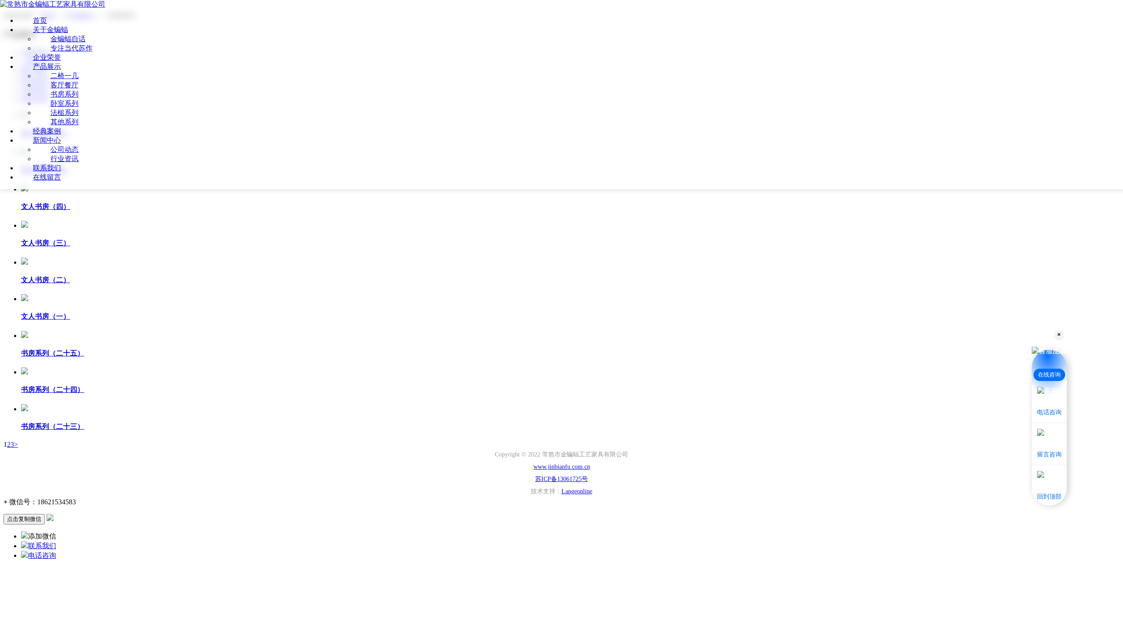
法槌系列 (64, 112)
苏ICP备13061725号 (561, 479)
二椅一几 (64, 75)
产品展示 (47, 66)
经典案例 (47, 131)
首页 (40, 20)
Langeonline (577, 491)
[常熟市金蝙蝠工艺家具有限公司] (52, 4)
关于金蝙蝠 (50, 29)
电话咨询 (42, 555)
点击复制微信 (24, 519)
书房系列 (64, 94)
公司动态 (64, 149)
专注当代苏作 (71, 48)
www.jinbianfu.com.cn (561, 466)
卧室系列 (64, 103)
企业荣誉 (47, 57)
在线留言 (47, 177)
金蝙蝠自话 (68, 39)
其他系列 (64, 122)
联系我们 (47, 168)
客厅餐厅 (64, 85)
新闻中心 (47, 140)
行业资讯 (64, 158)
